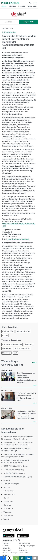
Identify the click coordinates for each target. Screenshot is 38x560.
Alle (34, 362)
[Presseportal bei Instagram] (18, 540)
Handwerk (7, 505)
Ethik (15, 353)
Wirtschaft (7, 519)
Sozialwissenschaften (22, 348)
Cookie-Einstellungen (10, 553)
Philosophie (6, 353)
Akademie (6, 548)
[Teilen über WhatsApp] (16, 558)
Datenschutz (7, 550)
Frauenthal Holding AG (11, 484)
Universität (28, 344)
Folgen (26, 22)
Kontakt (5, 546)
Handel (6, 498)
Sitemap (5, 555)
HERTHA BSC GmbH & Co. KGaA (16, 466)
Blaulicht (12, 6)
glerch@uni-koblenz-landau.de (18, 239)
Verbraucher (8, 512)
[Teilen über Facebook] (3, 558)
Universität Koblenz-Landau (12, 344)
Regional (21, 6)
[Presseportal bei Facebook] (13, 540)
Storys (3, 6)
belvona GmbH (9, 491)
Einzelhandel (8, 515)
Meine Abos (32, 6)
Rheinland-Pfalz (8, 331)
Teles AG (7, 487)
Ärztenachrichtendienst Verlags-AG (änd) (18, 477)
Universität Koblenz (9, 32)
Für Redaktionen (24, 543)
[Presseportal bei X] (15, 540)
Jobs (20, 548)
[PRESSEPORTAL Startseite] (10, 3)
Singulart (7, 480)
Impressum (6, 543)
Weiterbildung (7, 348)
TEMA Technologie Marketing (14, 469)
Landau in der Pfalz (23, 331)
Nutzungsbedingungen (27, 546)
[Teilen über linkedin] (28, 558)
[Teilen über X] (9, 558)
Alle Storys (8, 22)
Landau (5, 335)
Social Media (23, 553)
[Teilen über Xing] (22, 558)
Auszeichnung (8, 501)
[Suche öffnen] (30, 3)
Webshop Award (9, 494)
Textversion (23, 550)
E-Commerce (8, 508)
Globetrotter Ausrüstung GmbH (14, 473)
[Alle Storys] (19, 18)
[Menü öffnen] (35, 3)
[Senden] (35, 558)
